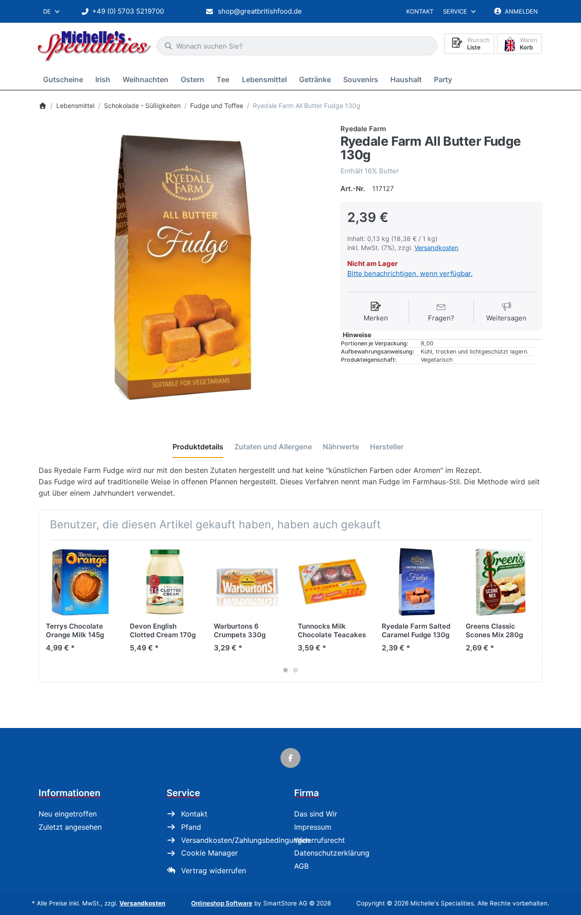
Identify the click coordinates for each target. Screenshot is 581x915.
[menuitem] (65, 79)
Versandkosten (436, 247)
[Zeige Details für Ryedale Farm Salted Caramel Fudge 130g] (417, 582)
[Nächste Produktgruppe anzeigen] (532, 611)
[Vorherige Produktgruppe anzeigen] (49, 611)
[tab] (197, 447)
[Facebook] (290, 758)
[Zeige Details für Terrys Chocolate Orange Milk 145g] (81, 582)
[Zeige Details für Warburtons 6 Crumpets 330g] (249, 582)
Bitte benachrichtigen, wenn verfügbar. (410, 273)
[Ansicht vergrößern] (183, 268)
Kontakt (419, 11)
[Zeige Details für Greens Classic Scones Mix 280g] (501, 582)
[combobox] (52, 11)
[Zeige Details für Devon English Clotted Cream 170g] (165, 582)
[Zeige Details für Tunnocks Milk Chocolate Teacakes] (333, 582)
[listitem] (183, 268)
